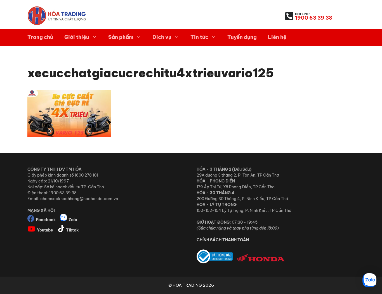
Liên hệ (277, 37)
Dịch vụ (161, 37)
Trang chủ (40, 37)
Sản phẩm (120, 37)
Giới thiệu (76, 37)
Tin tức (199, 37)
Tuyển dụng (242, 37)
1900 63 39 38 (313, 18)
